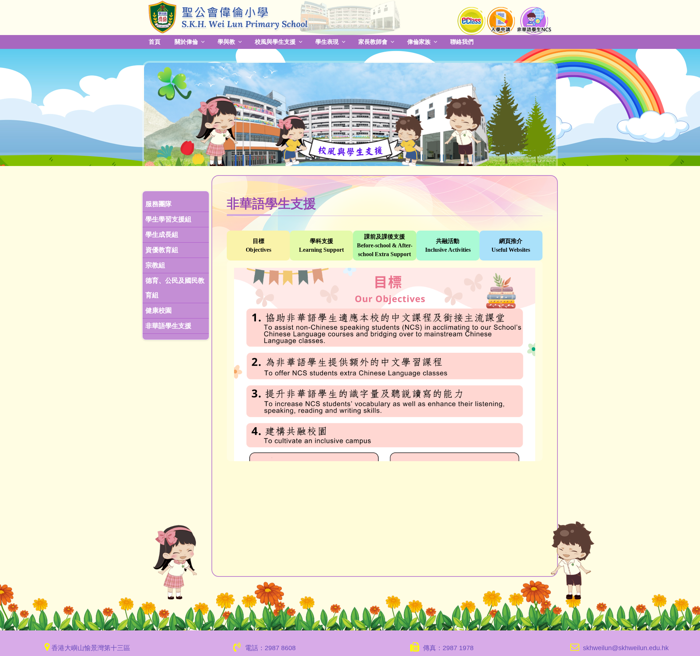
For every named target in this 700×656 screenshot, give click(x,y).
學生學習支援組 (168, 218)
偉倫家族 (409, 41)
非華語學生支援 (168, 325)
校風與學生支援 (271, 41)
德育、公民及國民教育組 (175, 287)
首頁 (154, 41)
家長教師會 (364, 41)
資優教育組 (161, 249)
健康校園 (158, 309)
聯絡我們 (451, 41)
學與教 (223, 41)
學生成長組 (161, 234)
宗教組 (155, 264)
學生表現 (320, 41)
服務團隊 (158, 203)
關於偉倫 (185, 41)
